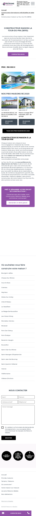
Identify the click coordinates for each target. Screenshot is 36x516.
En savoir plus (9, 122)
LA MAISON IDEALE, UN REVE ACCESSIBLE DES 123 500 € (9, 114)
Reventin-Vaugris (7, 340)
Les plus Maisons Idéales (9, 491)
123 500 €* (5, 110)
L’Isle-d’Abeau (6, 302)
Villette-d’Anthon (7, 378)
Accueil (4, 10)
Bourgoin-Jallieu (7, 273)
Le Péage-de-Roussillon (9, 311)
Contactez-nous (15, 513)
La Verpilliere (5, 306)
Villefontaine (5, 373)
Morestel (4, 326)
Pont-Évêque (5, 335)
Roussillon (5, 345)
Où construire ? (6, 484)
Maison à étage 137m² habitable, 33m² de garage (26, 114)
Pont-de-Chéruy (7, 330)
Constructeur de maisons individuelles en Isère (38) (17, 13)
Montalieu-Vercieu (7, 321)
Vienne (3, 369)
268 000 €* (23, 110)
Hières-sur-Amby (7, 297)
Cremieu (4, 287)
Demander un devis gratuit (18, 202)
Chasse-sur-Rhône (7, 278)
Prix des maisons (7, 478)
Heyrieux (4, 292)
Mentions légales (7, 501)
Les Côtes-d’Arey (7, 316)
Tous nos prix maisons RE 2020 (18, 131)
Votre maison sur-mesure (10, 488)
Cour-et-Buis (5, 283)
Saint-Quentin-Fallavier (9, 364)
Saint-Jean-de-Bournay (9, 359)
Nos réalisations (6, 494)
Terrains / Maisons (7, 481)
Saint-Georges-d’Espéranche (11, 354)
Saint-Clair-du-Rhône (8, 349)
